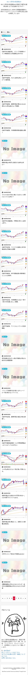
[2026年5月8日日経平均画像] (14, 406)
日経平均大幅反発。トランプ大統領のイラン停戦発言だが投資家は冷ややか (14, 52)
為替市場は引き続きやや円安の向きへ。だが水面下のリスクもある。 (14, 496)
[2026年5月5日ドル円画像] (14, 485)
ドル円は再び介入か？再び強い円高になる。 (14, 470)
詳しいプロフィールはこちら (11, 652)
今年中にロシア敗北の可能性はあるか (13, 554)
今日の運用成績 (7, 35)
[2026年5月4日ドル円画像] (14, 511)
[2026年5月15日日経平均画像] (14, 210)
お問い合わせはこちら (9, 658)
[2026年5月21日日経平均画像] (14, 41)
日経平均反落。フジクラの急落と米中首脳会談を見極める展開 (14, 248)
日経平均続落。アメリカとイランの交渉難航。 (14, 327)
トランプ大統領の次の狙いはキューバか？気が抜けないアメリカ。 (13, 391)
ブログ (5, 140)
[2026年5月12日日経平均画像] (14, 289)
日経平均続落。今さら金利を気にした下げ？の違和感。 (14, 79)
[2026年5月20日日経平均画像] (14, 67)
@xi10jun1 (7, 650)
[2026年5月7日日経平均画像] (14, 432)
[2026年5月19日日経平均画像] (14, 93)
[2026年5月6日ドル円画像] (14, 458)
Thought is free (22, 671)
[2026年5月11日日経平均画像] (14, 315)
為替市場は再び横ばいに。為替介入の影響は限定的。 (14, 523)
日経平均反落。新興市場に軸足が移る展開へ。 (14, 418)
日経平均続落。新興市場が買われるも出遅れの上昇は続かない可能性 (14, 105)
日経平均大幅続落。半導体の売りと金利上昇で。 (14, 222)
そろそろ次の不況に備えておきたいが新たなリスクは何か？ (14, 195)
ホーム (3, 32)
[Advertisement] (14, 22)
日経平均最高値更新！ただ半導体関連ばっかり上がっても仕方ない (14, 444)
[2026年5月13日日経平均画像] (14, 262)
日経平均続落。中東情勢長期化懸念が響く (14, 131)
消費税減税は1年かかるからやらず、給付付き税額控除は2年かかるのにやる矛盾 (13, 586)
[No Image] (14, 149)
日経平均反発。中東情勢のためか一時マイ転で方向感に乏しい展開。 (14, 301)
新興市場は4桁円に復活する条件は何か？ (13, 163)
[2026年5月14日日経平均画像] (14, 236)
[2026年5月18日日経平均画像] (14, 119)
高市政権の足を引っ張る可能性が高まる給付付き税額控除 (14, 359)
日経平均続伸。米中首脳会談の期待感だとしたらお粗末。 (14, 274)
